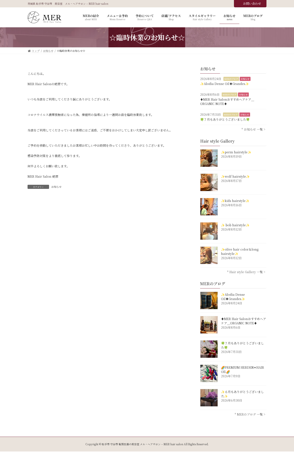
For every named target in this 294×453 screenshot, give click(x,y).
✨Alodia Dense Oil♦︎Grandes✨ (224, 84)
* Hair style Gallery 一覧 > (246, 272)
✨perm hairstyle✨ (236, 152)
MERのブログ (231, 78)
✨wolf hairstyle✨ (235, 176)
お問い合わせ (252, 3)
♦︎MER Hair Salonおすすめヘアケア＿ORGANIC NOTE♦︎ (227, 101)
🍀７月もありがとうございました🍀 (225, 119)
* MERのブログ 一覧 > (250, 414)
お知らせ (56, 186)
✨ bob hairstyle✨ (235, 225)
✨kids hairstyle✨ (235, 201)
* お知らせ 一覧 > (253, 129)
